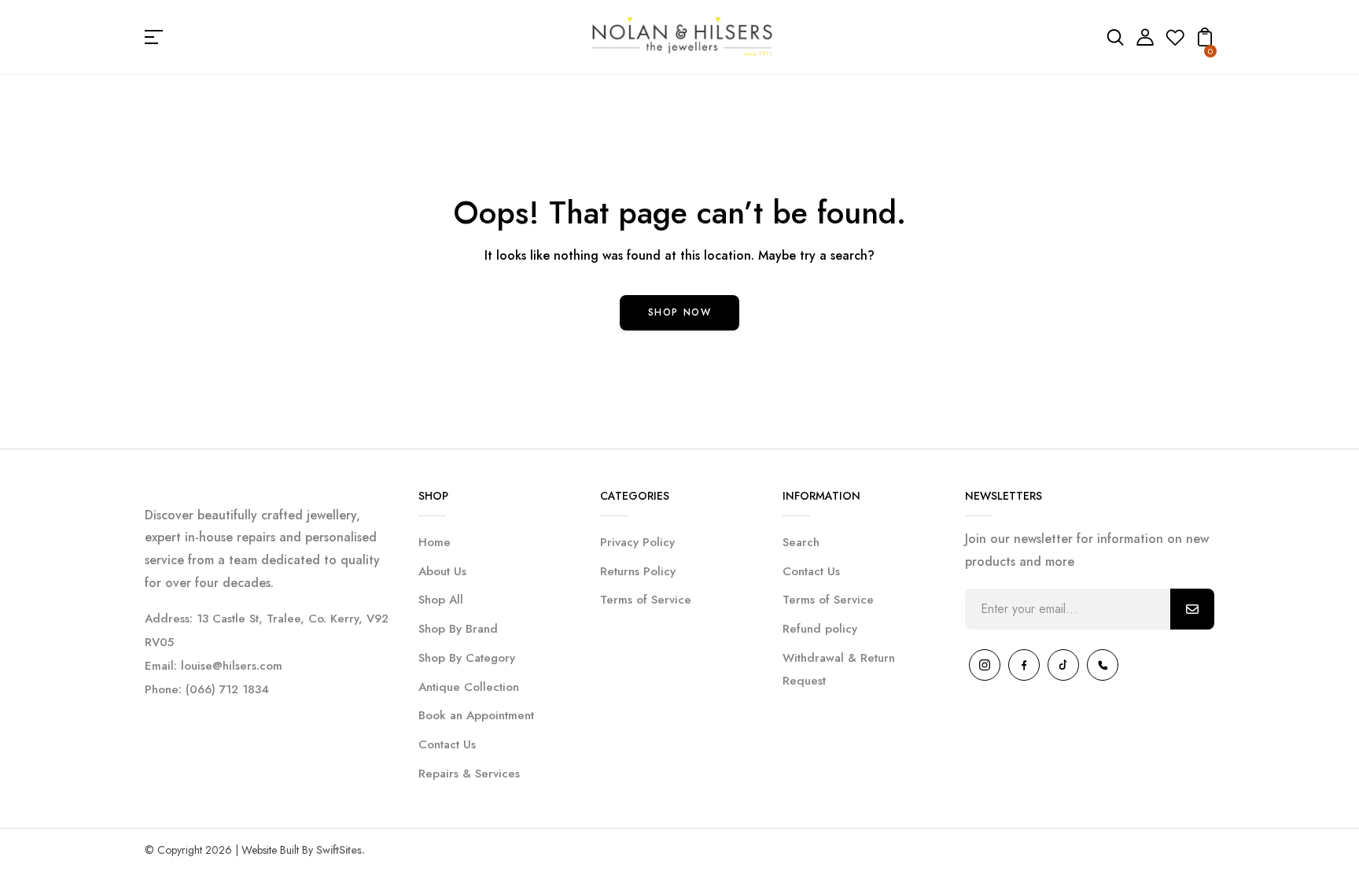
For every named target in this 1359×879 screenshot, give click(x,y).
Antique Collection (468, 687)
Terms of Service (645, 599)
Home (434, 542)
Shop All (440, 599)
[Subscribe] (1192, 609)
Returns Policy (638, 571)
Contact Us (447, 744)
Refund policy (820, 628)
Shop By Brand (458, 628)
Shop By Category (466, 658)
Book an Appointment (476, 715)
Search (801, 542)
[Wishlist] (1175, 42)
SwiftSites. (340, 850)
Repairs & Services (469, 773)
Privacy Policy (637, 542)
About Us (442, 571)
